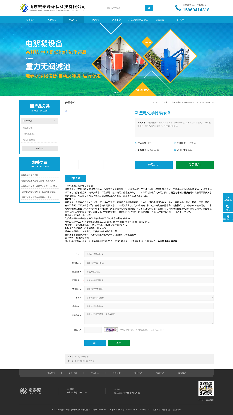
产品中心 (73, 19)
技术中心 (116, 19)
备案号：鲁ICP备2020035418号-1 (123, 410)
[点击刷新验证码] (111, 329)
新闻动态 (95, 19)
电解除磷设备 (29, 134)
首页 (158, 102)
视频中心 (160, 373)
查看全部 (40, 149)
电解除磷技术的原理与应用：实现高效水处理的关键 (40, 181)
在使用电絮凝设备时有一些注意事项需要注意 (40, 192)
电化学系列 (28, 121)
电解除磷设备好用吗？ (30, 175)
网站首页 (30, 19)
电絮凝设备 (28, 128)
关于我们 (51, 19)
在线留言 (159, 19)
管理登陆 (177, 410)
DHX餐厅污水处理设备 (84, 361)
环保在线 (166, 410)
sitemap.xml (145, 410)
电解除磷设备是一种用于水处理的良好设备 (39, 186)
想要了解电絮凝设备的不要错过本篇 (36, 197)
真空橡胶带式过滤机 (138, 19)
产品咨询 (154, 164)
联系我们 (181, 19)
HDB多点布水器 (82, 357)
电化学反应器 (29, 140)
